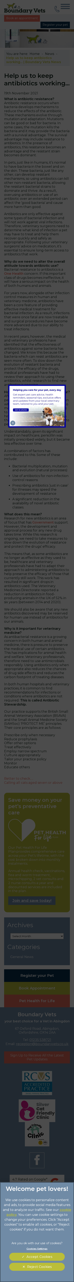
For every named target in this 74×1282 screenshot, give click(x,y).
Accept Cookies (39, 1257)
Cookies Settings (37, 1248)
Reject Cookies (39, 1267)
